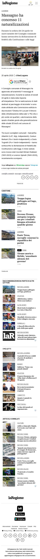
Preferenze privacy (32, 530)
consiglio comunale (8, 173)
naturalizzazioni (27, 173)
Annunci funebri (23, 528)
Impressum (23, 526)
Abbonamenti (6, 526)
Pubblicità (14, 528)
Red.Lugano (22, 75)
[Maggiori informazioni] (30, 81)
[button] (5, 535)
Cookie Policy (19, 530)
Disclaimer (15, 526)
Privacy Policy (7, 530)
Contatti (30, 526)
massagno (18, 173)
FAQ (35, 526)
